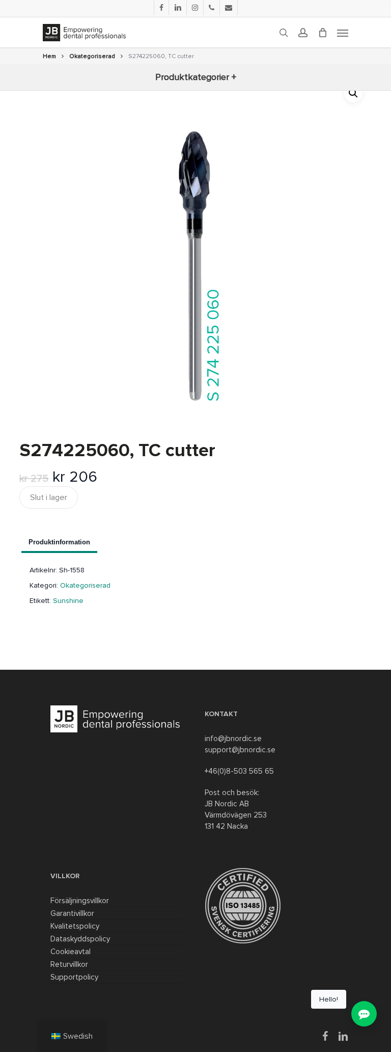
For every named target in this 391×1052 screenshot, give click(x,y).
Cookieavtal (70, 951)
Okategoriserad (92, 56)
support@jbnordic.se (240, 749)
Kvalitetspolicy (74, 926)
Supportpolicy (74, 977)
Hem (49, 56)
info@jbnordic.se (233, 738)
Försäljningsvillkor (79, 900)
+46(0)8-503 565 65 (239, 771)
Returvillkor (69, 964)
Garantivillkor (72, 913)
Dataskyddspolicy (80, 938)
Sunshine (68, 600)
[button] (353, 93)
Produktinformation (59, 542)
